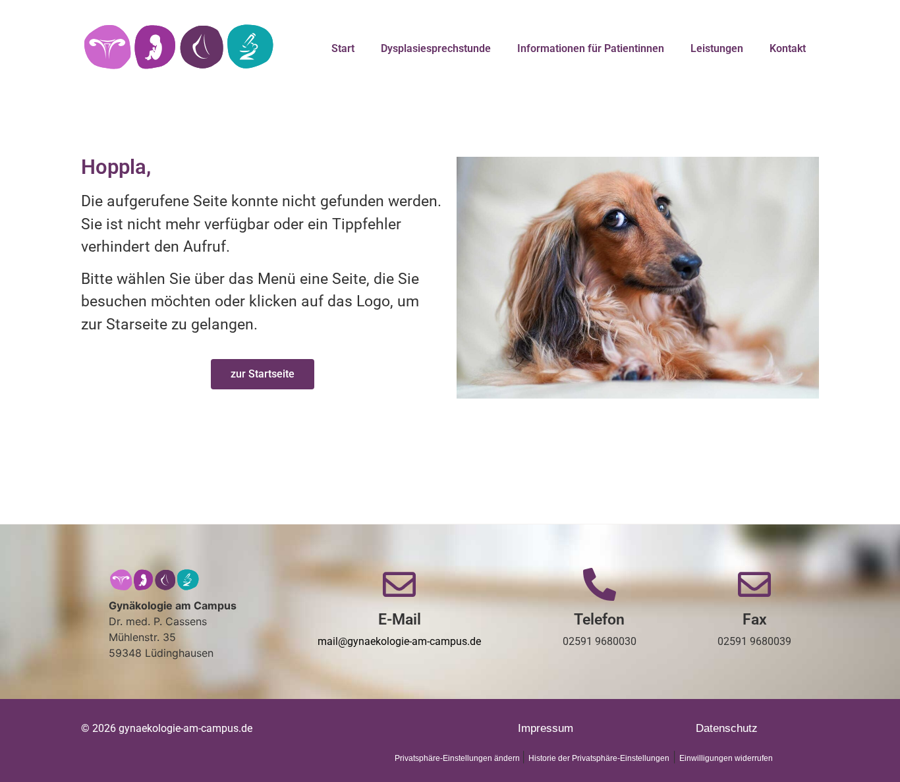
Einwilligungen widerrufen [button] (726, 758)
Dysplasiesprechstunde (436, 48)
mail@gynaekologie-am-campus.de (399, 641)
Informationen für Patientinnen (590, 48)
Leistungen (716, 48)
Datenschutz (727, 728)
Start (342, 48)
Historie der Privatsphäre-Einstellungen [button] (598, 758)
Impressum (545, 728)
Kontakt (788, 48)
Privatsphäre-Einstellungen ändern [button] (458, 758)
